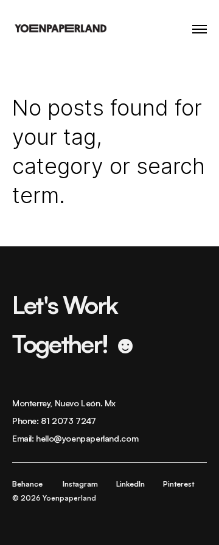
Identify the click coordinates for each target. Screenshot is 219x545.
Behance (27, 483)
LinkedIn (130, 483)
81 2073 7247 (68, 420)
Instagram (80, 483)
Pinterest (178, 483)
